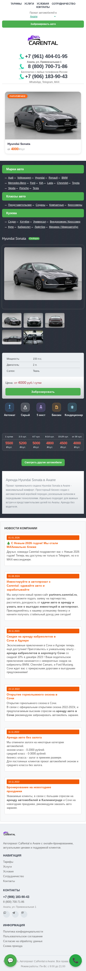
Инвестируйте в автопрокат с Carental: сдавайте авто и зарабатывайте (29, 585)
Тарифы (16, 3)
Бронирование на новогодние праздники (29, 789)
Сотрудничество (63, 3)
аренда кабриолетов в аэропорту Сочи (36, 653)
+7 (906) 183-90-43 (16, 897)
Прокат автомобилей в (43, 12)
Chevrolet (62, 183)
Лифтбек (40, 226)
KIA (41, 183)
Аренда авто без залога (24, 737)
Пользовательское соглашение (23, 936)
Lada (50, 183)
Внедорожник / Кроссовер (65, 221)
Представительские (20, 204)
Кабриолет (24, 226)
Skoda (11, 188)
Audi (10, 177)
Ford (32, 183)
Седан (12, 221)
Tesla (36, 188)
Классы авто (16, 196)
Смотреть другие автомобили (43, 462)
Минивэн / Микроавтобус (63, 226)
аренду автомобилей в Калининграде (34, 800)
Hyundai (40, 177)
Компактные (56, 204)
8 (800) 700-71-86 (13, 901)
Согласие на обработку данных (23, 941)
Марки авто (15, 169)
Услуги (29, 3)
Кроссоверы (75, 204)
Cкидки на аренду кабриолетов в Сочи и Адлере (31, 638)
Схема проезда (12, 946)
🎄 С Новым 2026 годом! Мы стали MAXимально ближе (32, 545)
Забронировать (43, 391)
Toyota (76, 183)
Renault (53, 177)
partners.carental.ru (63, 594)
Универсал (39, 221)
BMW (65, 177)
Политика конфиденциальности (23, 931)
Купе (11, 226)
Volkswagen (24, 177)
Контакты (43, 7)
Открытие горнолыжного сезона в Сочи (32, 696)
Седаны (40, 204)
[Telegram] (15, 914)
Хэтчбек (24, 221)
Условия (43, 3)
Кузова (11, 213)
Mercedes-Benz (17, 183)
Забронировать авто (43, 24)
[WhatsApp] (6, 914)
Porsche (24, 188)
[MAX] (24, 914)
